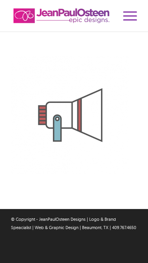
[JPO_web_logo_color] (61, 16)
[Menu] (126, 16)
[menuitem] (126, 16)
